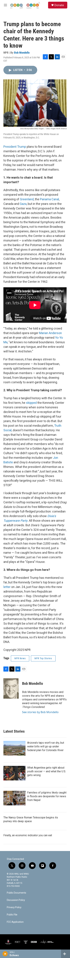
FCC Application (15, 922)
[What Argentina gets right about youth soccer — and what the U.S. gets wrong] (14, 773)
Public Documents (16, 893)
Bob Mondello (22, 52)
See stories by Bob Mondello (40, 712)
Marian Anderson (50, 333)
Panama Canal (49, 199)
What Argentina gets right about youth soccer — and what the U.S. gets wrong (46, 771)
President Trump (14, 146)
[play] (5, 953)
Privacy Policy (14, 907)
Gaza (23, 204)
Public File (12, 914)
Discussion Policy (16, 900)
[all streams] (65, 954)
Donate (59, 5)
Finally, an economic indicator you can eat (27, 835)
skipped (31, 402)
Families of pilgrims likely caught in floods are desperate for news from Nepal (46, 796)
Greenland (27, 199)
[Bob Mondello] (11, 688)
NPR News (20, 658)
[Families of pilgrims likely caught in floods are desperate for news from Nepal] (14, 798)
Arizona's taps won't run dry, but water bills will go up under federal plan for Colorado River (45, 746)
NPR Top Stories (43, 658)
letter (7, 587)
